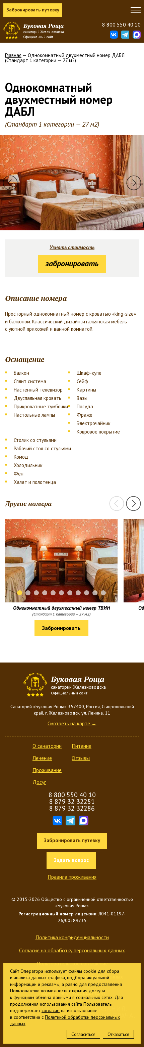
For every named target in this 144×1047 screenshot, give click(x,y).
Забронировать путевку (32, 10)
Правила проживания (72, 876)
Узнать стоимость (72, 247)
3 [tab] (36, 592)
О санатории (47, 745)
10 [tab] (94, 592)
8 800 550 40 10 (121, 24)
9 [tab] (86, 592)
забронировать (72, 263)
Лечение (42, 758)
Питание (81, 745)
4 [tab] (44, 592)
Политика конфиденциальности (72, 937)
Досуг (39, 782)
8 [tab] (78, 592)
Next (133, 182)
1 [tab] (19, 592)
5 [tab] (53, 592)
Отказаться (118, 1034)
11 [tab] (103, 592)
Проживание (47, 770)
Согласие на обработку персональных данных (72, 950)
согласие (51, 1010)
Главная (13, 55)
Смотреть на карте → (72, 723)
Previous (10, 182)
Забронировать (61, 628)
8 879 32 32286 (72, 808)
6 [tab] (61, 592)
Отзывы (81, 758)
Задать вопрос (71, 860)
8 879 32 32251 (72, 801)
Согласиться (83, 1034)
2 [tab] (27, 592)
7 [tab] (69, 592)
